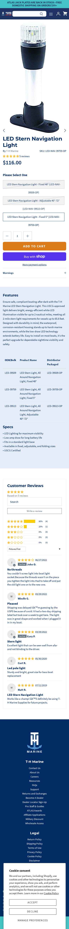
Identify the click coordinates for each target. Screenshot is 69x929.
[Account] (57, 14)
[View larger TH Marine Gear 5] (34, 76)
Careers (35, 776)
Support (34, 789)
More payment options (34, 264)
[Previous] (4, 130)
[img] (26, 560)
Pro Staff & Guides (34, 806)
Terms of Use (34, 847)
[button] (11, 156)
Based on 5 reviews (17, 495)
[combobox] (29, 13)
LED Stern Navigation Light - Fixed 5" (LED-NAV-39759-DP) (33, 218)
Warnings (8, 273)
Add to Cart (34, 246)
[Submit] (41, 13)
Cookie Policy (51, 893)
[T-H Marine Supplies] (7, 14)
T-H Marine (12, 151)
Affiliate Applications (34, 814)
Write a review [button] (34, 511)
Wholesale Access (34, 823)
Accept (33, 902)
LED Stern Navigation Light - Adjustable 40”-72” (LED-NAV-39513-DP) (34, 202)
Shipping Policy (35, 843)
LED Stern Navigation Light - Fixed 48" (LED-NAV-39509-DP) (34, 186)
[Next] (65, 130)
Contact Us (34, 768)
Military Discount (34, 819)
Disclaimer (34, 860)
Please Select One (15, 175)
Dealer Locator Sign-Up (34, 802)
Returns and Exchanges (34, 793)
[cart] (65, 14)
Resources (34, 780)
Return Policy (34, 839)
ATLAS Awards (34, 810)
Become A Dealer (35, 797)
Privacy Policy (34, 852)
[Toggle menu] (51, 14)
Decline (32, 911)
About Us (34, 772)
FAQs (34, 785)
